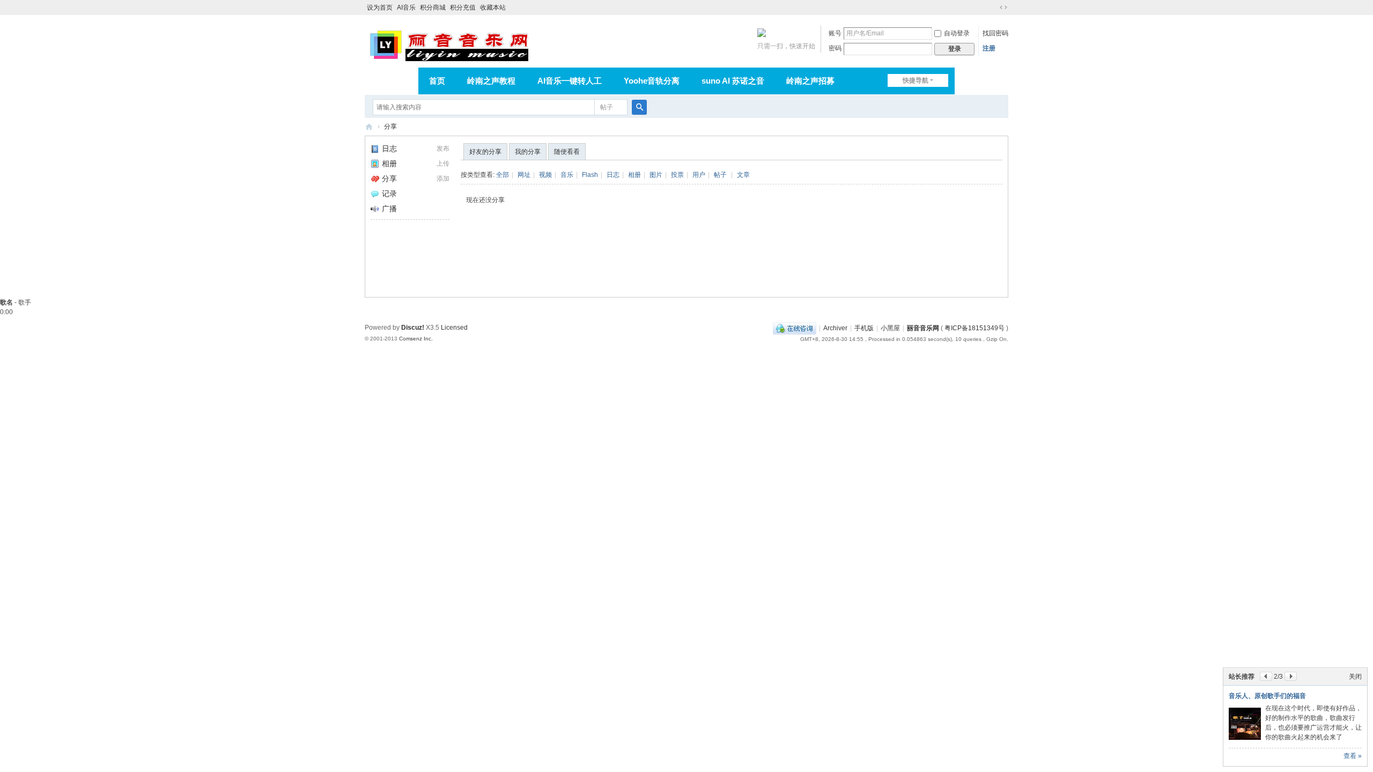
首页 (437, 80)
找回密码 (995, 33)
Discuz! (412, 327)
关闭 (1355, 676)
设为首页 (380, 7)
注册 (989, 48)
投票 (677, 175)
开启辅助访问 (993, 7)
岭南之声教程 (491, 80)
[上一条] (1266, 676)
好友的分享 (485, 151)
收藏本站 (493, 7)
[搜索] (639, 107)
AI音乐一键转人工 (569, 80)
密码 (835, 48)
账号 (835, 33)
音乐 (566, 175)
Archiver (835, 328)
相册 (389, 163)
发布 (443, 148)
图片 (655, 175)
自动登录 (957, 33)
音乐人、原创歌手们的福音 (1267, 696)
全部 (502, 175)
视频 (545, 175)
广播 (389, 208)
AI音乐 (406, 7)
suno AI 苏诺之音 (733, 80)
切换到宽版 (1003, 7)
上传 (443, 163)
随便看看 (567, 151)
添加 (443, 178)
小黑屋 (890, 328)
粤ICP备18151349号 (974, 328)
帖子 (606, 107)
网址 (524, 175)
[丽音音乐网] (449, 44)
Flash (590, 175)
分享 (390, 126)
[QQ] (794, 328)
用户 (698, 175)
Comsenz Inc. (416, 339)
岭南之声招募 (810, 80)
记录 (389, 193)
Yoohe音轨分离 (652, 80)
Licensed (454, 327)
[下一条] (1291, 676)
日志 (389, 148)
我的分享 (528, 151)
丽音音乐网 (369, 127)
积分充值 (463, 7)
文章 (743, 175)
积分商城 (433, 7)
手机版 (864, 328)
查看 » (1353, 756)
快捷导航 (915, 80)
